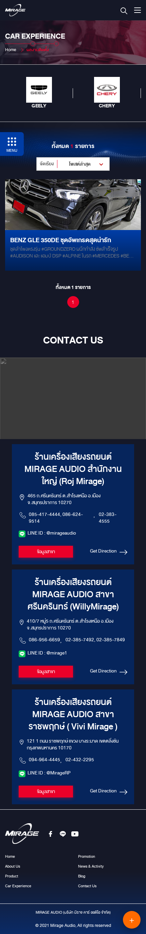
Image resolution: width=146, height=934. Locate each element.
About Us (12, 866)
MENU (11, 150)
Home (10, 49)
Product (11, 876)
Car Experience (18, 886)
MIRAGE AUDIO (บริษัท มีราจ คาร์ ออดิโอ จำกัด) (73, 912)
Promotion (86, 856)
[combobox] (73, 164)
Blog (81, 876)
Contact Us (87, 886)
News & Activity (91, 866)
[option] (39, 93)
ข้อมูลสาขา (46, 551)
